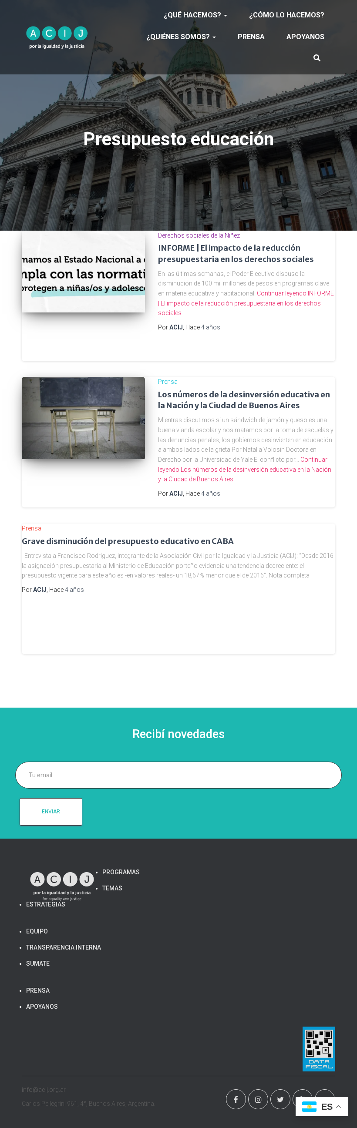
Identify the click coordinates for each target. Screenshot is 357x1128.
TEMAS (112, 888)
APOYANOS (305, 37)
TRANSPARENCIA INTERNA (63, 947)
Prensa (168, 381)
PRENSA (251, 37)
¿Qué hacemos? (193, 15)
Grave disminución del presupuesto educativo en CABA (128, 541)
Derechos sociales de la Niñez (199, 235)
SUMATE (38, 963)
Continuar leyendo (246, 303)
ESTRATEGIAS (45, 904)
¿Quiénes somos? (179, 37)
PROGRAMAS (121, 872)
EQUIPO (37, 931)
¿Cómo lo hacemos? (286, 15)
